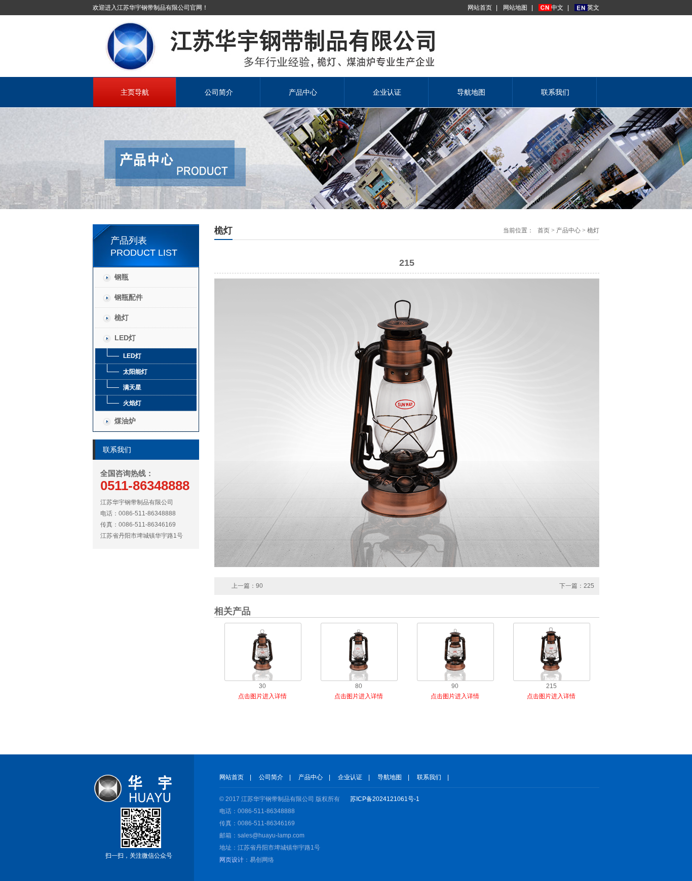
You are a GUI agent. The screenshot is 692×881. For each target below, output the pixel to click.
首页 (543, 230)
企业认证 (387, 92)
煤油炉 (125, 421)
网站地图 (515, 7)
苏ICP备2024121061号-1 (384, 799)
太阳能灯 (135, 371)
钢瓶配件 (128, 297)
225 (589, 585)
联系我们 (555, 92)
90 (259, 585)
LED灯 (125, 338)
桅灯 (121, 317)
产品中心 (303, 92)
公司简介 (219, 92)
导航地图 (471, 92)
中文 (557, 7)
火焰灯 (132, 403)
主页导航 (135, 92)
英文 (593, 7)
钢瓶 (121, 277)
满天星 (132, 387)
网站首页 (480, 7)
